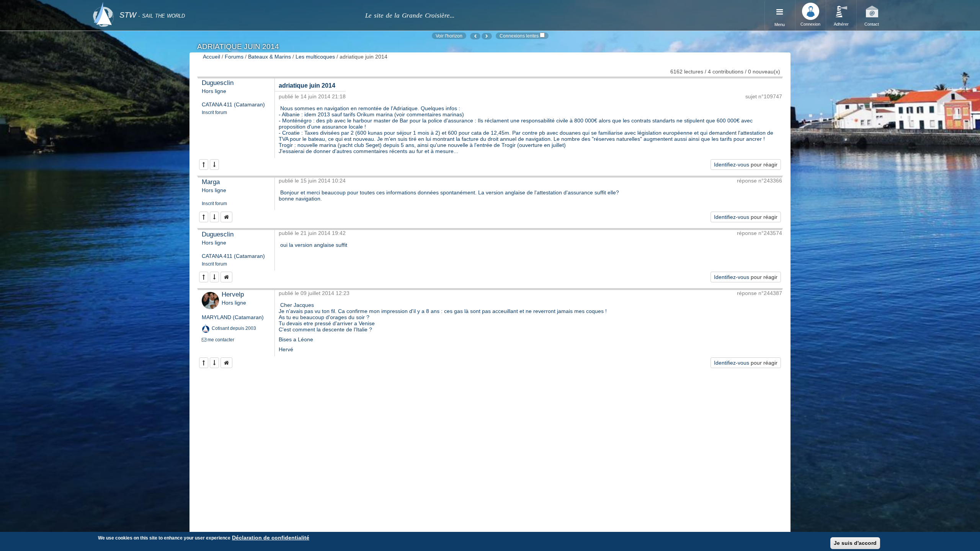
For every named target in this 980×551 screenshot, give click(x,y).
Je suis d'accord (855, 543)
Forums (234, 57)
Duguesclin (218, 82)
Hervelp (233, 294)
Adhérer (841, 24)
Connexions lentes (519, 35)
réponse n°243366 (759, 181)
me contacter (220, 339)
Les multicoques (315, 57)
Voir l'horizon (449, 35)
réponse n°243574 (759, 233)
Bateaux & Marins (269, 57)
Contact (871, 24)
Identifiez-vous (731, 164)
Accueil (211, 57)
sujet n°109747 (763, 96)
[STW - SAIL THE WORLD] (224, 5)
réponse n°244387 (759, 293)
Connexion (810, 24)
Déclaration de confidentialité (270, 538)
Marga (211, 182)
